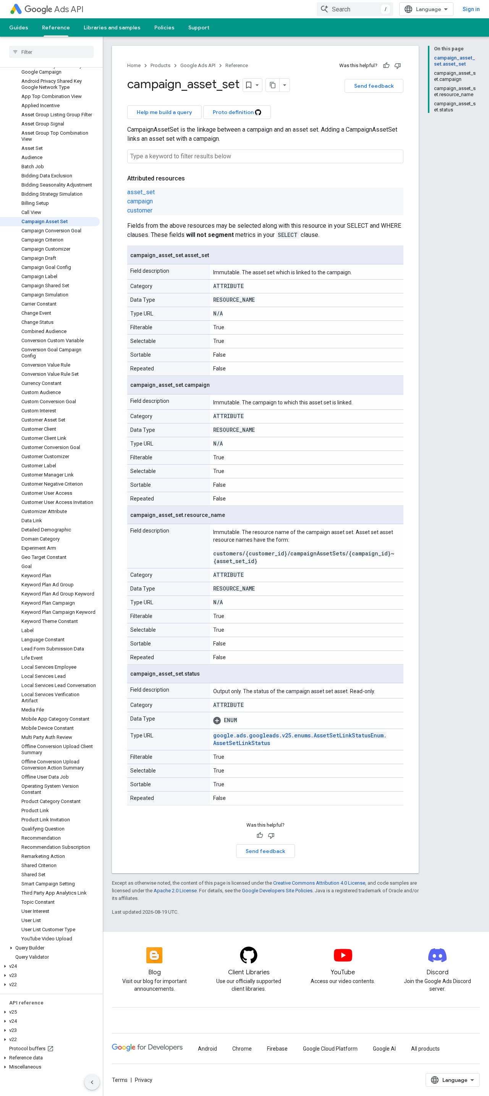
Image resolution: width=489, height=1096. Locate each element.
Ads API (69, 9)
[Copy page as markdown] (273, 85)
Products (160, 65)
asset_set (141, 192)
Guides (18, 27)
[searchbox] (51, 52)
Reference (56, 27)
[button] (50, 948)
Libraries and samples (112, 27)
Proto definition (234, 112)
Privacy (143, 1080)
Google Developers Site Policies (277, 890)
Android (207, 1049)
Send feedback (374, 85)
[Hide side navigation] (92, 1082)
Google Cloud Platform (330, 1049)
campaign (140, 201)
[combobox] (355, 9)
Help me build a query (164, 112)
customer (139, 210)
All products (425, 1049)
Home (134, 65)
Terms (120, 1080)
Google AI (384, 1049)
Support (198, 27)
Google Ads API (197, 65)
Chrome (242, 1049)
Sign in (471, 9)
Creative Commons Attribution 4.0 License (319, 883)
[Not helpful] (397, 65)
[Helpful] (386, 65)
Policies (164, 27)
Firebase (277, 1049)
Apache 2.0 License (175, 890)
